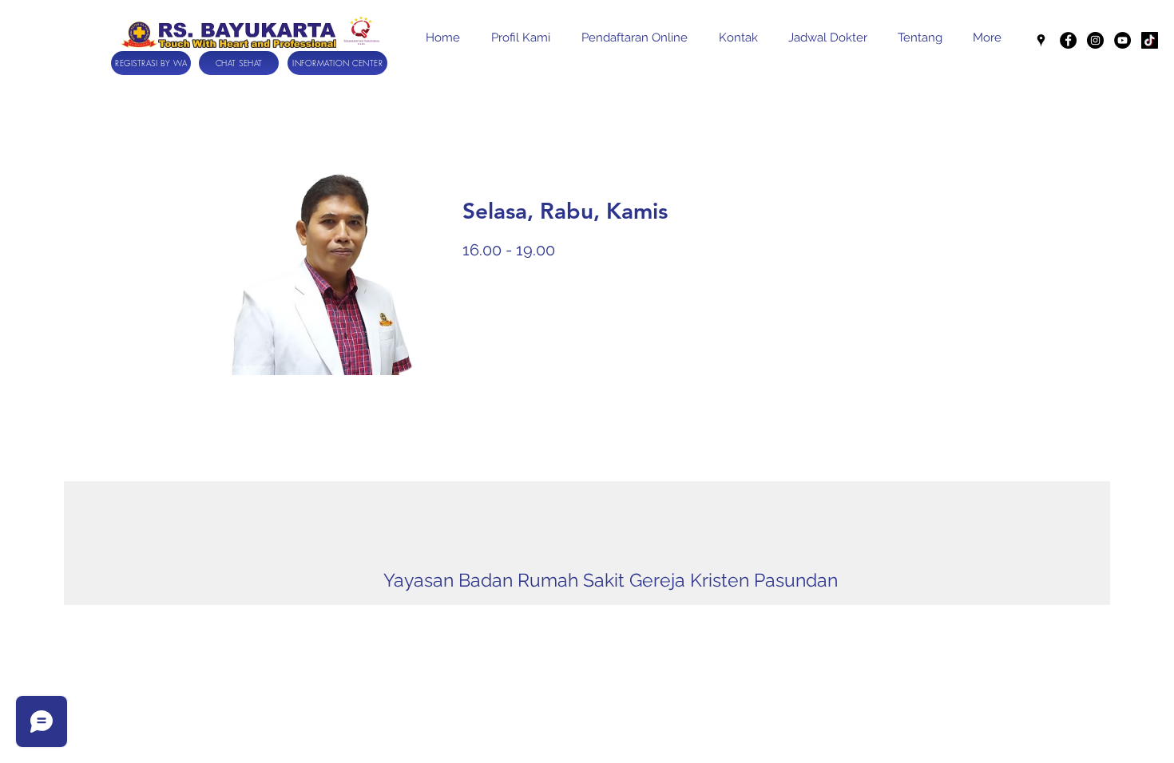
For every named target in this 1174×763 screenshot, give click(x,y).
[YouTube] (1122, 40)
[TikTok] (1149, 40)
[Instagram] (1095, 40)
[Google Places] (1041, 40)
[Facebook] (1068, 40)
